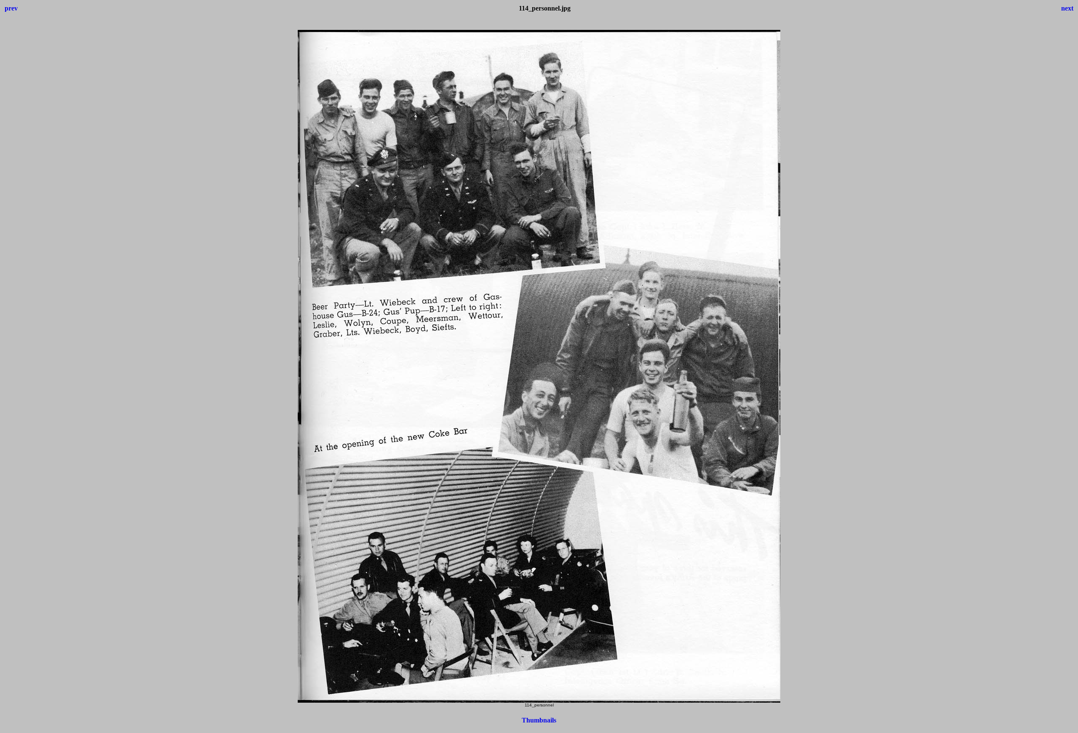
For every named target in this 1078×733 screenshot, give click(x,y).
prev (11, 8)
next (1067, 8)
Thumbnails (539, 720)
